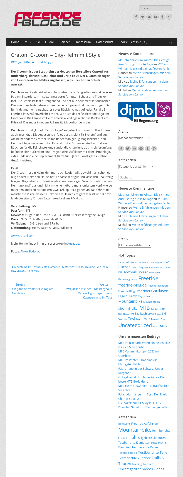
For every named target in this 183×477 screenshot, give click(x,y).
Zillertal (163, 326)
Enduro (142, 272)
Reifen (162, 308)
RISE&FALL (123, 313)
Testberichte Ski (127, 452)
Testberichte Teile (72, 267)
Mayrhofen (144, 296)
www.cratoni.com (22, 236)
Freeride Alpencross (157, 285)
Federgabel (154, 272)
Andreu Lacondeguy (152, 262)
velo (36, 270)
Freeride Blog (126, 291)
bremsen (153, 267)
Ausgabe (73, 243)
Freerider (142, 290)
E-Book (49, 42)
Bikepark (124, 267)
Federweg (124, 279)
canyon (160, 267)
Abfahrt (121, 262)
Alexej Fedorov (30, 251)
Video (156, 326)
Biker (134, 267)
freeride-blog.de (132, 285)
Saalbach (141, 314)
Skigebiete (145, 438)
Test (131, 318)
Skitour (122, 319)
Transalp (155, 319)
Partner (65, 42)
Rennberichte (161, 431)
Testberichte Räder (145, 447)
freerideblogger (44, 62)
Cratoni (21, 270)
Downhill (130, 271)
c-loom (104, 267)
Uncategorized (135, 325)
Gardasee (159, 290)
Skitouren (159, 438)
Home (15, 42)
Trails (146, 319)
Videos (147, 469)
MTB (28, 42)
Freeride (148, 278)
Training (90, 267)
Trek (163, 319)
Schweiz (152, 313)
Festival (134, 279)
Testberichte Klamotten (46, 267)
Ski (38, 42)
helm (30, 270)
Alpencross (133, 262)
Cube (167, 267)
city (13, 270)
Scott (159, 314)
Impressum (83, 42)
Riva (132, 313)
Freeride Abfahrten (144, 423)
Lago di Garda (127, 296)
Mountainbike (22, 267)
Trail (138, 319)
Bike (165, 262)
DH (120, 272)
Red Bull (154, 309)
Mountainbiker (128, 308)
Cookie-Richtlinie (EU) (133, 42)
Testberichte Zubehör (134, 458)
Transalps (148, 464)
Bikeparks (124, 423)
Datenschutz (104, 42)
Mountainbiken (151, 301)
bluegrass (143, 267)
